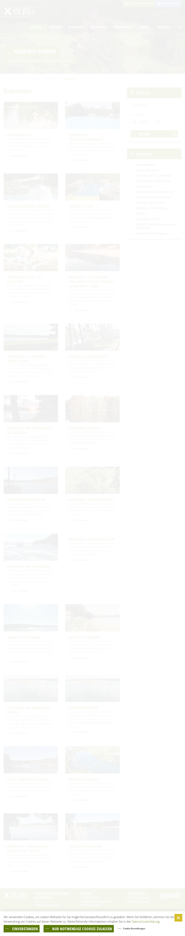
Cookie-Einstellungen (134, 928)
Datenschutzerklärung (146, 922)
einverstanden (25, 928)
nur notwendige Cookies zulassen (82, 928)
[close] (178, 918)
